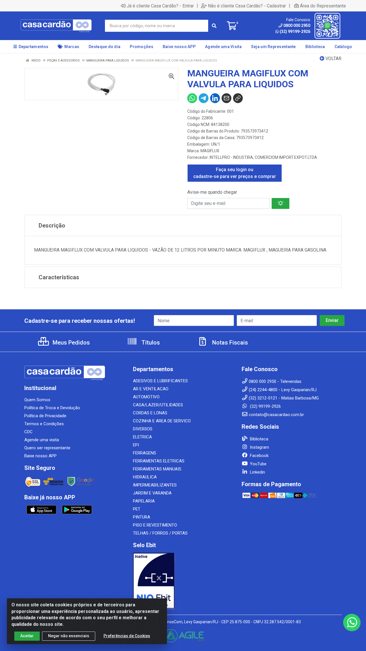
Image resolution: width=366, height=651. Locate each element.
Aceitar (27, 636)
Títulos (150, 342)
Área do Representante (323, 5)
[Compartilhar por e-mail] (226, 98)
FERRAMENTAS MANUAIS (157, 469)
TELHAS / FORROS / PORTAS (160, 533)
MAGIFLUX (209, 151)
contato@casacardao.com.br (276, 414)
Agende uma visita (41, 439)
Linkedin (257, 472)
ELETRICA (142, 437)
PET (136, 509)
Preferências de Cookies (127, 636)
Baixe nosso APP (40, 455)
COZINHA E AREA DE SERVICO (162, 421)
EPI (136, 445)
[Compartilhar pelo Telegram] (203, 98)
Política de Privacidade (45, 415)
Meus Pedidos (70, 342)
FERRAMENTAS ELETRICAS (158, 461)
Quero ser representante (47, 447)
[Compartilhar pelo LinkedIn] (215, 98)
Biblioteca (258, 439)
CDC (28, 431)
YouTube (257, 463)
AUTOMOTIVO (146, 396)
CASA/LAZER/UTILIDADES (158, 404)
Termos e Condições (44, 423)
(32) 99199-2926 (295, 31)
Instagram (259, 447)
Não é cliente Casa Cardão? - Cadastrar (247, 5)
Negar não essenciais (68, 636)
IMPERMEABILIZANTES (155, 485)
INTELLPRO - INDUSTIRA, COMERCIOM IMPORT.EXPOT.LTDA (263, 157)
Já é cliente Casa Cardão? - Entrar (160, 5)
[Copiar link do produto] (238, 98)
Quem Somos (37, 399)
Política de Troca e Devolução (52, 407)
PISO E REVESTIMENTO (155, 525)
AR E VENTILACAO (150, 388)
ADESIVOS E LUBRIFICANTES (160, 380)
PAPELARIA (144, 501)
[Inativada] (183, 581)
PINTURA (141, 517)
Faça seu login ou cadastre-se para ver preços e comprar (234, 173)
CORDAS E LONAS (150, 412)
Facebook (258, 455)
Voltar (332, 58)
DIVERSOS (142, 429)
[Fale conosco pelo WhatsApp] (351, 622)
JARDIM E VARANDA (152, 493)
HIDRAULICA (145, 477)
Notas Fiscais (229, 342)
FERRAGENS (144, 453)
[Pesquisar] (214, 26)
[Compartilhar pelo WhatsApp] (192, 98)
